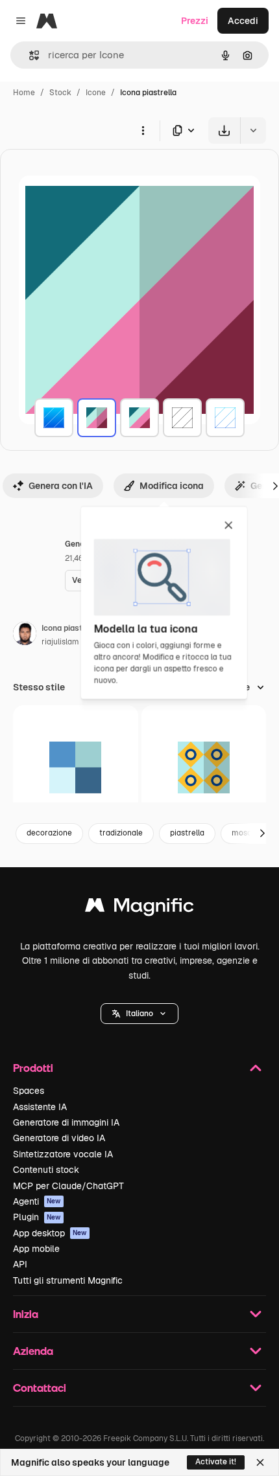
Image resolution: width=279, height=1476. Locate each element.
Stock (60, 92)
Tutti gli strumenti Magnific (68, 1280)
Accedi (243, 21)
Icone (96, 92)
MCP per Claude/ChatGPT (68, 1186)
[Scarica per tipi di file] (184, 130)
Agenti (37, 1201)
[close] (228, 525)
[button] (139, 1013)
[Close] (260, 1462)
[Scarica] (224, 130)
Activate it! (215, 1462)
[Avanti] (262, 833)
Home (24, 92)
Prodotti (33, 1067)
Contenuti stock (46, 1169)
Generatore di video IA (59, 1138)
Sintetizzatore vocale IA (63, 1154)
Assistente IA (40, 1107)
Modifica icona (172, 486)
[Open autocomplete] (29, 55)
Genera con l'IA (61, 486)
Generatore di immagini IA (66, 1122)
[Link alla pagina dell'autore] (24, 635)
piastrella (187, 833)
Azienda (33, 1350)
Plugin (37, 1217)
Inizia (25, 1314)
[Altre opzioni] (143, 130)
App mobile (36, 1249)
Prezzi (194, 21)
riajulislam (60, 642)
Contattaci (39, 1387)
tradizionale (121, 833)
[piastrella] (53, 417)
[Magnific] (139, 908)
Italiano (139, 1013)
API (20, 1264)
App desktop (50, 1233)
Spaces (28, 1090)
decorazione (49, 833)
